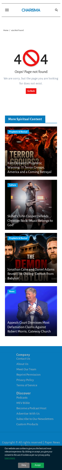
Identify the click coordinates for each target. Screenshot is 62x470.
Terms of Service (26, 385)
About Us (22, 364)
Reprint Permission (28, 374)
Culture (12, 185)
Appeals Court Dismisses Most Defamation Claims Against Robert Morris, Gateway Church (29, 327)
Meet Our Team (26, 369)
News (11, 291)
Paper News (52, 442)
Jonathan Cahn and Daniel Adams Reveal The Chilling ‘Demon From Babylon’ (30, 274)
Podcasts (22, 397)
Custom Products (27, 424)
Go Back (31, 91)
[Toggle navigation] (7, 10)
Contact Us (23, 358)
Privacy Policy (25, 380)
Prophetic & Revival (18, 132)
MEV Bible (23, 402)
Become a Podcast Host (31, 408)
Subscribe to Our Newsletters (35, 418)
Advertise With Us (28, 413)
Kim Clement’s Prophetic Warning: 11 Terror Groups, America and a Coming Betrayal (29, 167)
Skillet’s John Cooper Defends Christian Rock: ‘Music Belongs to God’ (30, 220)
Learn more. (10, 458)
